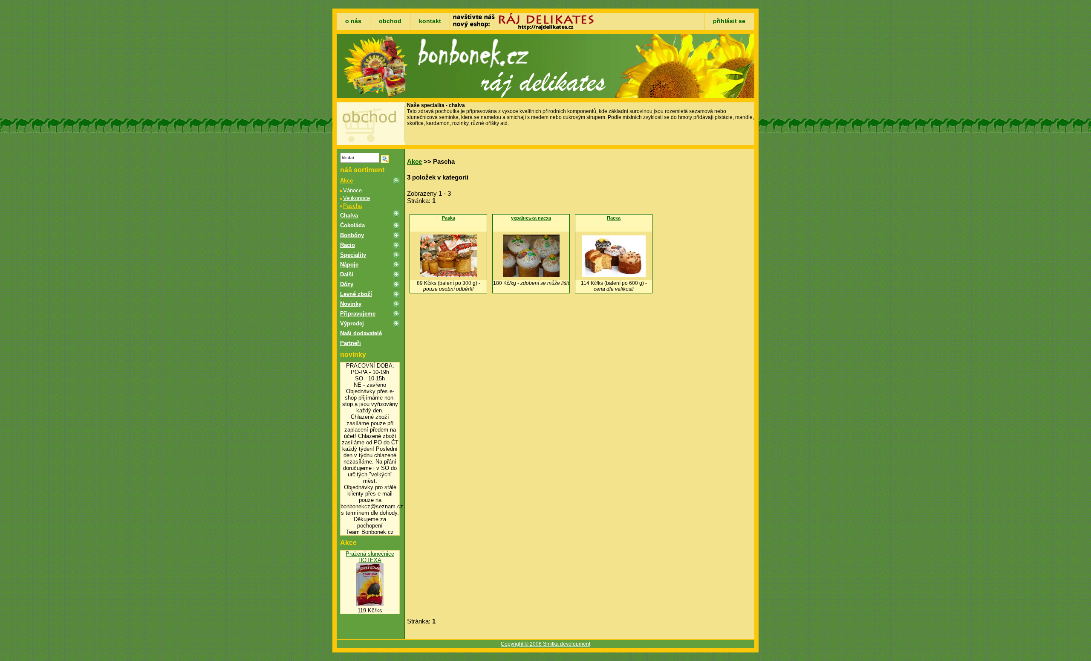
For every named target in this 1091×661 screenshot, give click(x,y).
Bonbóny (352, 235)
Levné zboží (356, 294)
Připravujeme (357, 313)
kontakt (430, 21)
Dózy (346, 284)
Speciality (353, 255)
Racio (347, 245)
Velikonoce (356, 198)
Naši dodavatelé (361, 333)
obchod (390, 21)
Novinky (350, 304)
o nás (353, 21)
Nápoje (349, 264)
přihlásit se (729, 21)
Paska (448, 217)
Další (346, 274)
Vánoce (352, 190)
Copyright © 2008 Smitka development (545, 644)
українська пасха (531, 217)
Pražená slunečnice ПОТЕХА (370, 557)
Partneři (350, 343)
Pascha (352, 206)
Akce (346, 180)
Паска (614, 217)
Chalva (349, 215)
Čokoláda (352, 225)
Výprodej (352, 323)
